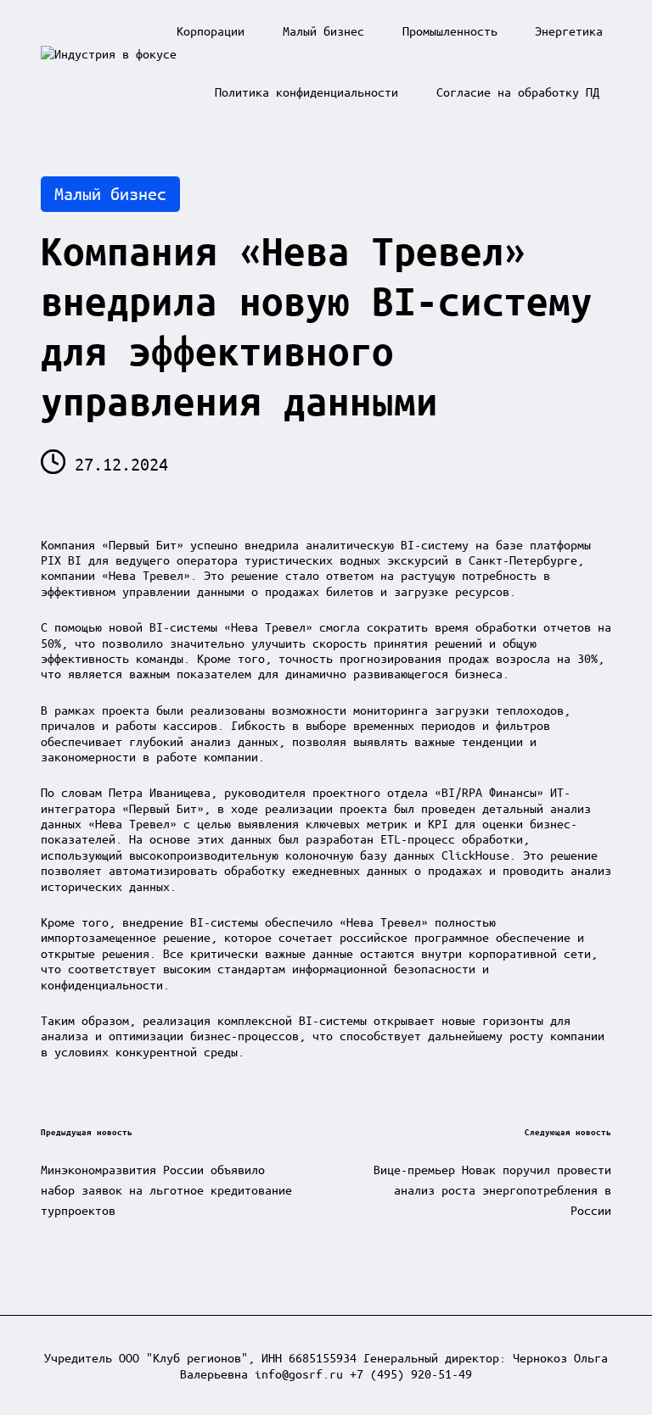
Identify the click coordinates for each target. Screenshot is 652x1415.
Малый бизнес (110, 193)
